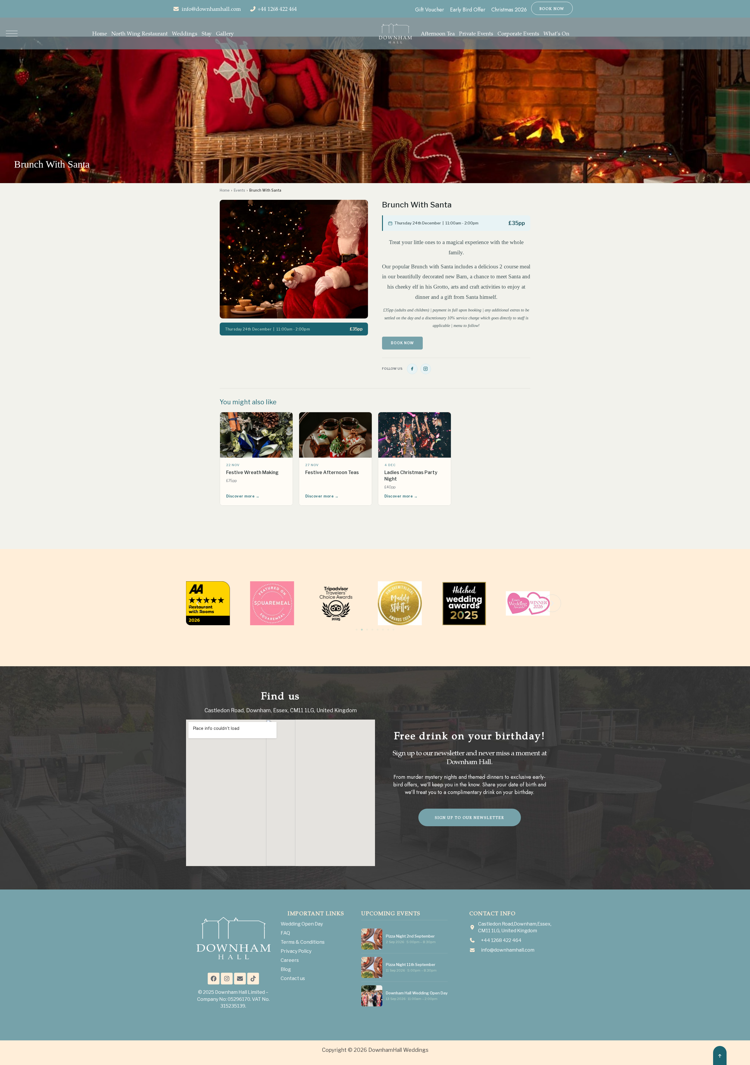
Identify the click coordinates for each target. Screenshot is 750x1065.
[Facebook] (412, 369)
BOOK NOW (552, 8)
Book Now (402, 343)
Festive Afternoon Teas (332, 472)
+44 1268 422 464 (277, 8)
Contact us (293, 978)
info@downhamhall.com (211, 8)
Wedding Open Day (302, 924)
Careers (290, 960)
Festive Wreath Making (252, 472)
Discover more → (242, 496)
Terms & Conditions (303, 942)
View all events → (378, 1016)
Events (239, 190)
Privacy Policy (296, 951)
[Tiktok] (253, 978)
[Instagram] (425, 369)
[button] (198, 603)
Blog (286, 969)
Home (224, 190)
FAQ (285, 933)
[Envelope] (240, 978)
